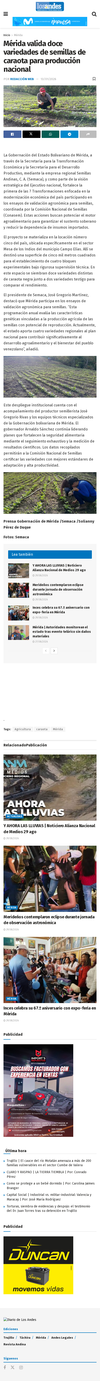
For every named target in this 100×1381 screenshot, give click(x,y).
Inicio (6, 35)
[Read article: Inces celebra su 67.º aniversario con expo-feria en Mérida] (18, 612)
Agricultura (23, 729)
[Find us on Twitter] (12, 1368)
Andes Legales (62, 1337)
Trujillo (8, 1337)
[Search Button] (94, 14)
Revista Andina (14, 1344)
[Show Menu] (5, 14)
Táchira (25, 1337)
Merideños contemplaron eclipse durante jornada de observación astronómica (58, 589)
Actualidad (14, 816)
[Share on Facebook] (12, 134)
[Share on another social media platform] (88, 134)
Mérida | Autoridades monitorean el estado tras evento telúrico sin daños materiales (62, 631)
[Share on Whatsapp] (51, 134)
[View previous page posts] (45, 651)
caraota (42, 729)
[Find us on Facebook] (4, 1368)
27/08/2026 (41, 641)
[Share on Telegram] (69, 134)
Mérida (18, 35)
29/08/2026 (41, 575)
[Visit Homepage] (50, 6)
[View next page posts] (54, 651)
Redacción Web (22, 79)
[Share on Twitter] (31, 134)
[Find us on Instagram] (21, 1368)
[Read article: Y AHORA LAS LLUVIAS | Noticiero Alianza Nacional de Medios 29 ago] (18, 570)
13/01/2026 (48, 79)
